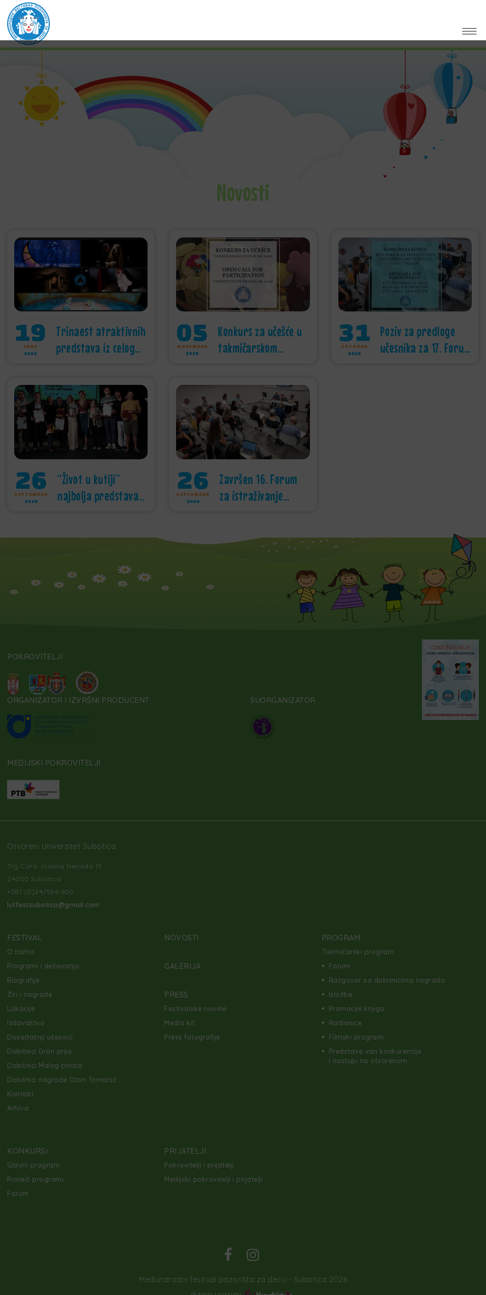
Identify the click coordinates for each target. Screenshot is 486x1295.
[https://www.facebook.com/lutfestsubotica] (438, 11)
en (78, 12)
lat (91, 12)
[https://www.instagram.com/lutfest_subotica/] (468, 11)
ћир (109, 12)
